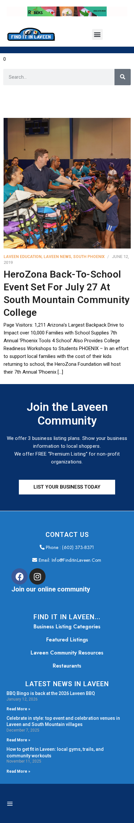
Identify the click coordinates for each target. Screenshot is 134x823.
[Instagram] (37, 576)
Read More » (18, 709)
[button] (97, 34)
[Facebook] (19, 576)
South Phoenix (89, 256)
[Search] (122, 77)
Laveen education (23, 256)
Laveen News (57, 256)
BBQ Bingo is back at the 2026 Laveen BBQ (51, 693)
